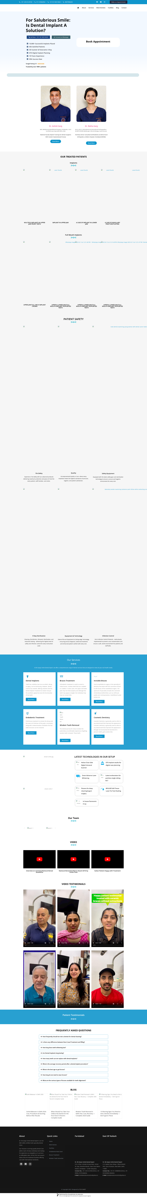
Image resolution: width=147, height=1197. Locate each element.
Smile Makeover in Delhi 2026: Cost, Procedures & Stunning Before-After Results (36, 1114)
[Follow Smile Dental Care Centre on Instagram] (104, 1)
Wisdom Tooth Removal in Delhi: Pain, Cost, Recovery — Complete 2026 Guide (85, 1114)
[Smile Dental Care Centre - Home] (29, 8)
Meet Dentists (100, 8)
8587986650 (69, 2)
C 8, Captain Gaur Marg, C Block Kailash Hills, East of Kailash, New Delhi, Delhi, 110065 (114, 1166)
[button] (24, 828)
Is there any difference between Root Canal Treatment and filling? (64, 1042)
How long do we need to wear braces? (55, 1075)
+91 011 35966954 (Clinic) (117, 1171)
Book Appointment (98, 41)
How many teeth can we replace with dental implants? (60, 1058)
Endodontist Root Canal (56, 1151)
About (84, 8)
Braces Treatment (54, 1155)
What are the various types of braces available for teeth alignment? (64, 1080)
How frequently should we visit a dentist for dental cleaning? (62, 1037)
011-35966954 (40, 2)
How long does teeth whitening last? (54, 1047)
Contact (123, 8)
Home (50, 1141)
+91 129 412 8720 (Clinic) (90, 1171)
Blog (117, 8)
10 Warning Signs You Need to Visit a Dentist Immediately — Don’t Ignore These (110, 1114)
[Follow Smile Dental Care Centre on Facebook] (97, 1)
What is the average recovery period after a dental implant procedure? (65, 1064)
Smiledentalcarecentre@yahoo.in (88, 1175)
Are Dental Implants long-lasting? (53, 1053)
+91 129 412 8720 (26, 2)
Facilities (110, 8)
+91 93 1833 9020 (55, 2)
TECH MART (82, 1189)
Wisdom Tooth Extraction (56, 1158)
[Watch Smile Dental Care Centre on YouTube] (100, 1)
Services (91, 8)
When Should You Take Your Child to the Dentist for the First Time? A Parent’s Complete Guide (60, 1115)
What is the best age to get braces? (54, 1069)
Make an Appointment (118, 2)
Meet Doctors (53, 1145)
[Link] (78, 8)
